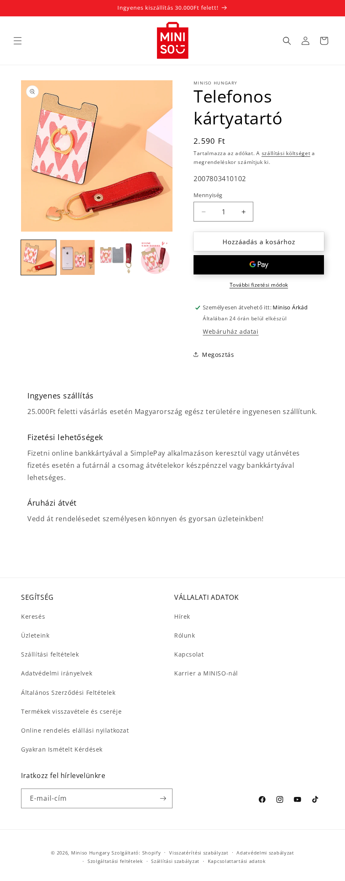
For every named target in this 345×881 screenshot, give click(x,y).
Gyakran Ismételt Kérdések (62, 749)
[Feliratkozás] (163, 798)
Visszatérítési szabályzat (198, 852)
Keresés (33, 616)
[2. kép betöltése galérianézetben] (77, 257)
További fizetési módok (259, 284)
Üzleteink (35, 635)
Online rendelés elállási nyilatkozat (75, 730)
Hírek (182, 616)
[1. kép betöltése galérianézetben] (38, 257)
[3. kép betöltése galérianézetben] (116, 257)
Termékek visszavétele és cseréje (71, 711)
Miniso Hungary (90, 852)
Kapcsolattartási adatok (237, 861)
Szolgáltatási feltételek (115, 861)
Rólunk (184, 635)
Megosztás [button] (218, 355)
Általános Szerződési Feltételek (68, 692)
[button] (17, 41)
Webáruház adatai (231, 331)
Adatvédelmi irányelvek (56, 673)
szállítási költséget (286, 153)
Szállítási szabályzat (175, 861)
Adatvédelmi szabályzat (265, 852)
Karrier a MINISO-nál (206, 673)
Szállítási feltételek (50, 654)
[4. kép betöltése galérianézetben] (155, 257)
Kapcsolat (189, 654)
